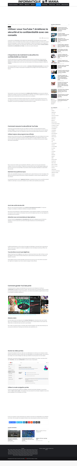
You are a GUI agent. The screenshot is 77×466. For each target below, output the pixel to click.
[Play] (44, 306)
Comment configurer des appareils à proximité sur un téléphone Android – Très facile (63, 56)
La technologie (54, 146)
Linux (52, 149)
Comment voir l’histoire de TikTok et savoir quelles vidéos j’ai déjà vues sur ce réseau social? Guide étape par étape (63, 84)
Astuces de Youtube (55, 115)
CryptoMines (54, 130)
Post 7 (25, 449)
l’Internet (21, 4)
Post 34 (18, 452)
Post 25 (20, 451)
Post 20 (34, 450)
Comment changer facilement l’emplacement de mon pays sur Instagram (63, 34)
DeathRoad (53, 131)
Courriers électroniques (56, 123)
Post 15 (19, 450)
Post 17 (25, 450)
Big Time (53, 120)
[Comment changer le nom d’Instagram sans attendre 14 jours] (54, 61)
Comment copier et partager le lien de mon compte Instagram (63, 66)
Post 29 (32, 451)
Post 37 (28, 452)
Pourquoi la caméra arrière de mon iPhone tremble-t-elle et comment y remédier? (63, 71)
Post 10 (33, 449)
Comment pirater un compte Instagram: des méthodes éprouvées (63, 95)
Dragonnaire (54, 135)
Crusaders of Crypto (55, 125)
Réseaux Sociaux (52, 4)
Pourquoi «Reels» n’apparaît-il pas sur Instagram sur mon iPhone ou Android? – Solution (63, 45)
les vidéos (53, 148)
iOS (52, 141)
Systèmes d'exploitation (56, 170)
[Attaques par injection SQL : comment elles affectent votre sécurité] (28, 433)
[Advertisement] (38, 15)
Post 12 (10, 450)
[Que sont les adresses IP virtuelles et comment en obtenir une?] (14, 433)
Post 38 (31, 452)
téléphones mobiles (55, 172)
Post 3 (14, 449)
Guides (53, 138)
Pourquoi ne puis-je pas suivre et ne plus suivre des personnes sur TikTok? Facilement (63, 29)
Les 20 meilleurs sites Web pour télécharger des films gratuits (63, 50)
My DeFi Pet (54, 161)
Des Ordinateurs (54, 133)
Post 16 (22, 450)
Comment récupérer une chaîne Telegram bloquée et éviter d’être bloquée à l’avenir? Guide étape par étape (63, 77)
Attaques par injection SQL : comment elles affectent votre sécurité (28, 439)
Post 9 (31, 449)
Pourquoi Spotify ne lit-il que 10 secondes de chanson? (63, 100)
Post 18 (28, 450)
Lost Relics (53, 151)
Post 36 (25, 452)
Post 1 (9, 449)
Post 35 (22, 452)
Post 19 (31, 450)
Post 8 (28, 449)
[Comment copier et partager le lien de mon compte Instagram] (54, 67)
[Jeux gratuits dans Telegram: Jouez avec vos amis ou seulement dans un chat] (54, 91)
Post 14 (16, 450)
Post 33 (9, 452)
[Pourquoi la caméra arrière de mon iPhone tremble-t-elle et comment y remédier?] (54, 72)
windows (53, 175)
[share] (38, 297)
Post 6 (22, 449)
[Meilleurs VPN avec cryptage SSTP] (42, 433)
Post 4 (17, 449)
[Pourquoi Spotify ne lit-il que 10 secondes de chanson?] (54, 101)
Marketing (53, 154)
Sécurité (38, 4)
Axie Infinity (54, 117)
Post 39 (34, 452)
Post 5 (20, 449)
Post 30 (36, 451)
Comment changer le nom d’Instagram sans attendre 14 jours (63, 61)
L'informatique (54, 143)
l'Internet (53, 144)
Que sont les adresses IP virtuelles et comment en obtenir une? (12, 439)
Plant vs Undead (54, 164)
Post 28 (29, 451)
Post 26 (23, 451)
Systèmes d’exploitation (14, 4)
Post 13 (13, 450)
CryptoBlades (54, 128)
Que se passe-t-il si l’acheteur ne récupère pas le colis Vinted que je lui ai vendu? (63, 40)
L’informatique (45, 4)
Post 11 (36, 449)
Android (53, 110)
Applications (27, 4)
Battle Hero (54, 118)
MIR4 (52, 157)
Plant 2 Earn (54, 162)
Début (9, 24)
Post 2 (12, 449)
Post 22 (11, 451)
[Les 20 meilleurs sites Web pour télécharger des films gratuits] (54, 51)
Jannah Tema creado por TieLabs (31, 458)
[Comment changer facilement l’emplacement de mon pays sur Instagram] (54, 35)
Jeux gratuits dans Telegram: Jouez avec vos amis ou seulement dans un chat (63, 90)
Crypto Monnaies (65, 4)
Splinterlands (54, 169)
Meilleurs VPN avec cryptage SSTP (41, 439)
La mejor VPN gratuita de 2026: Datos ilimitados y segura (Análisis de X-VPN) (24, 297)
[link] (10, 297)
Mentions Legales (42, 448)
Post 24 (17, 451)
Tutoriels (58, 4)
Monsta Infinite (54, 159)
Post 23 (14, 451)
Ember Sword (54, 136)
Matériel (33, 4)
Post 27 (26, 451)
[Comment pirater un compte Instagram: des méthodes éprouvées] (54, 96)
